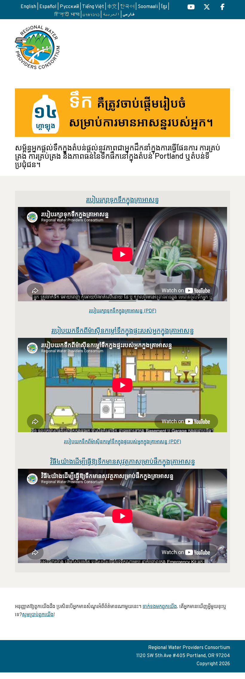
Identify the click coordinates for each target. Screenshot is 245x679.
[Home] (37, 45)
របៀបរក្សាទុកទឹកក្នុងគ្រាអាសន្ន (122, 200)
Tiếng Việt (93, 7)
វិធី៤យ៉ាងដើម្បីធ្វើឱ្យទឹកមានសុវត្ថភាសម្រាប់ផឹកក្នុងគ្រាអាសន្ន (122, 462)
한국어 (127, 7)
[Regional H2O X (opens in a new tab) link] (207, 7)
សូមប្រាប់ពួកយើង (37, 615)
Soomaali (148, 7)
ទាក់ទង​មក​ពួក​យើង (160, 607)
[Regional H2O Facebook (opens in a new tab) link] (222, 7)
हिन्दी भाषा (66, 15)
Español (47, 7)
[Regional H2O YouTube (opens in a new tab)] (191, 7)
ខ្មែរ (164, 7)
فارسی (129, 14)
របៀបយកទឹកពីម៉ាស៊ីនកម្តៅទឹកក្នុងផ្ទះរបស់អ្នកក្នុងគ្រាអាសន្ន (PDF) (122, 442)
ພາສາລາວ (91, 15)
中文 (112, 7)
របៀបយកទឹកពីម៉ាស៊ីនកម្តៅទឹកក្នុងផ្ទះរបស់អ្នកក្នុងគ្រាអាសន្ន (122, 331)
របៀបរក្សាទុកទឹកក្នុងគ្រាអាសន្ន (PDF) (122, 311)
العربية (111, 15)
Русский (69, 7)
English (28, 7)
